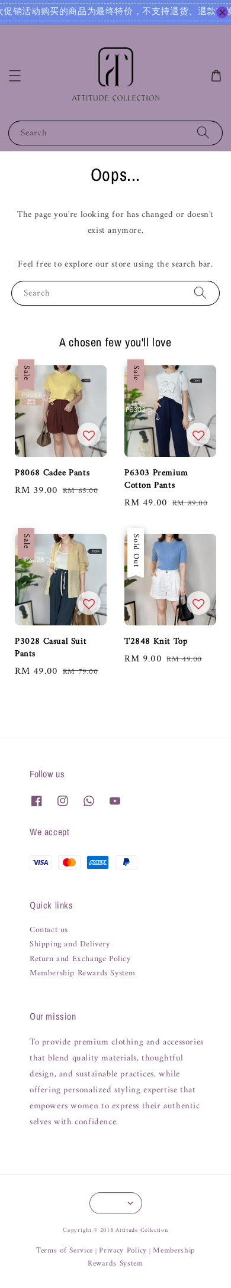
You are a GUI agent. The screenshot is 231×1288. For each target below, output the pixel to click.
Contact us (49, 930)
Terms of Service (64, 1250)
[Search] (203, 132)
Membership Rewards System (83, 973)
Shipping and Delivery (70, 944)
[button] (15, 76)
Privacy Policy (123, 1250)
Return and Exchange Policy (80, 959)
